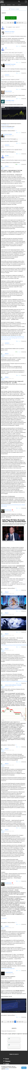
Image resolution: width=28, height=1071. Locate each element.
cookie (7, 1068)
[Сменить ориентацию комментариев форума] (2, 17)
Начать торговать (10, 18)
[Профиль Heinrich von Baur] (3, 33)
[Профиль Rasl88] (3, 156)
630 (20, 22)
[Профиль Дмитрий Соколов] (3, 65)
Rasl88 (6, 155)
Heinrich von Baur (9, 31)
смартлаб (3, 4)
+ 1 (16, 352)
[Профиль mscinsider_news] (3, 101)
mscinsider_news (9, 100)
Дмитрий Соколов (10, 64)
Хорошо (24, 1067)
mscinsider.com (5, 125)
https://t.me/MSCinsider (8, 127)
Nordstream (8, 510)
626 (10, 22)
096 (6, 48)
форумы (9, 4)
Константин (8, 91)
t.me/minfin (4, 918)
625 (8, 22)
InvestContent (9, 972)
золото (19, 4)
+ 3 (16, 164)
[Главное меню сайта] (2, 1)
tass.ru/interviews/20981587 (8, 968)
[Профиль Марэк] (3, 167)
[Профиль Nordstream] (3, 511)
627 (13, 22)
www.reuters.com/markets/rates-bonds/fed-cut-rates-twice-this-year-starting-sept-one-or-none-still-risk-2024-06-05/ (12, 338)
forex (14, 4)
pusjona (7, 75)
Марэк (7, 166)
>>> (16, 130)
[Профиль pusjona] (3, 76)
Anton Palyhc (8, 134)
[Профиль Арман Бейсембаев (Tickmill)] (3, 686)
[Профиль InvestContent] (3, 973)
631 (22, 22)
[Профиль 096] (3, 49)
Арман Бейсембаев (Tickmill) (13, 685)
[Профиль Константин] (3, 92)
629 (17, 22)
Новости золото (14, 1054)
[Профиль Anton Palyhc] (3, 135)
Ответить (23, 46)
